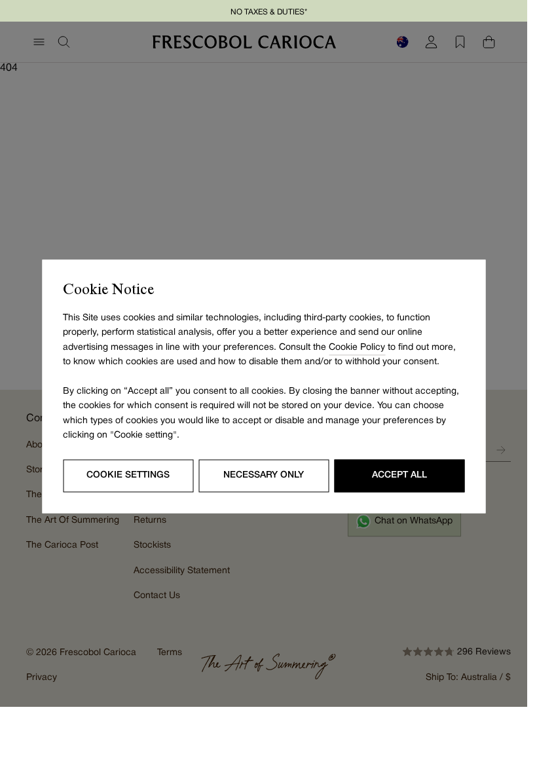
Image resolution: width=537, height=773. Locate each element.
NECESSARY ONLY (263, 475)
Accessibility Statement (182, 571)
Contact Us (157, 596)
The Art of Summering (72, 520)
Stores (39, 470)
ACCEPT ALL (399, 475)
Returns (150, 520)
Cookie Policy (357, 347)
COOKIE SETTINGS (128, 475)
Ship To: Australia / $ (468, 677)
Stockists (152, 545)
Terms (169, 653)
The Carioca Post (62, 545)
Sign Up (501, 450)
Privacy (41, 677)
